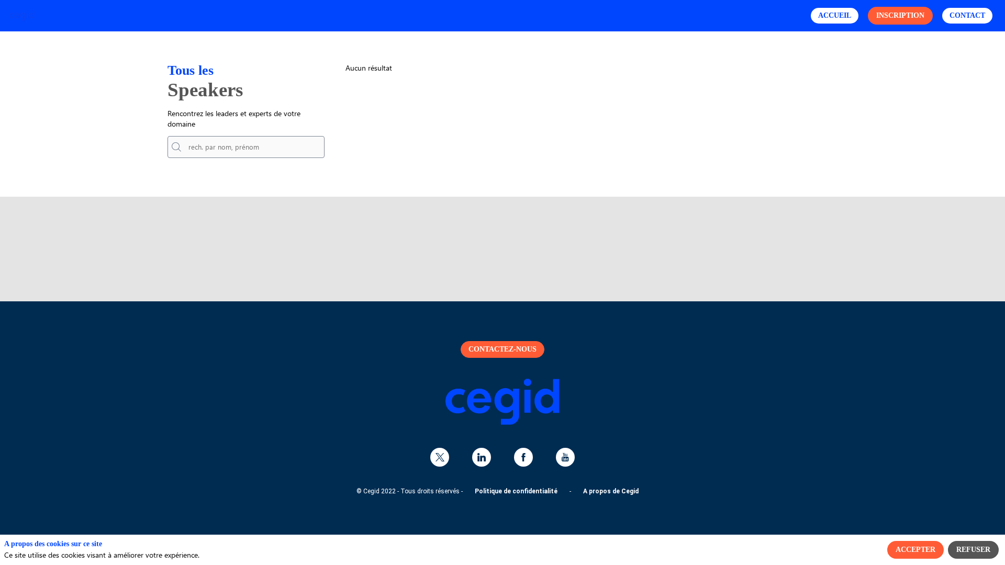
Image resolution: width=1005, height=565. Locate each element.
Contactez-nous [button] (502, 349)
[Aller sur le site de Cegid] (502, 422)
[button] (834, 16)
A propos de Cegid (611, 491)
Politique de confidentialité (516, 491)
